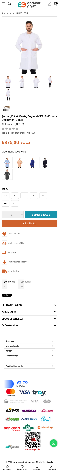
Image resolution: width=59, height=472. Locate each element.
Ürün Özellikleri (12, 305)
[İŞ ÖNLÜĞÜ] (13, 13)
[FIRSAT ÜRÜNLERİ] (7, 13)
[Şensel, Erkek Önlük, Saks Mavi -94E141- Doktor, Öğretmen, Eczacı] (33, 163)
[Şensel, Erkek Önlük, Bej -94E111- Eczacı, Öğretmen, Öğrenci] (20, 163)
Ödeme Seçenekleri (13, 319)
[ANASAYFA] (4, 13)
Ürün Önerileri (10, 325)
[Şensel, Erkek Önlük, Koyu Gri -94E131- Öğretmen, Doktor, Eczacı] (8, 174)
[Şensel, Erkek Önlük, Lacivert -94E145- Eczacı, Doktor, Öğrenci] (45, 163)
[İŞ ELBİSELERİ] (10, 13)
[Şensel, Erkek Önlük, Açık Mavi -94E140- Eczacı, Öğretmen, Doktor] (8, 163)
